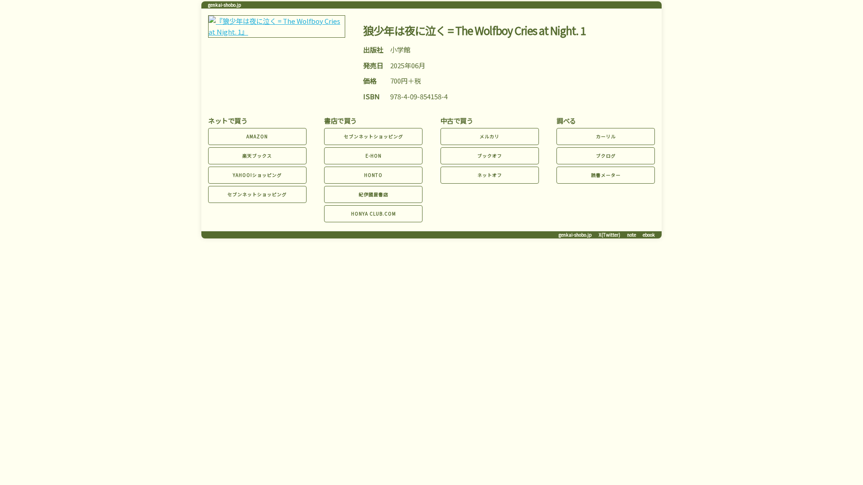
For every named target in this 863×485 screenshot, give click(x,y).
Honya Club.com (373, 213)
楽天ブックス (257, 155)
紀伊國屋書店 (373, 194)
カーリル (606, 136)
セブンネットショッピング (257, 194)
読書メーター (606, 175)
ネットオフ (489, 175)
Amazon (257, 136)
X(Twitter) (609, 234)
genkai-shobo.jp (224, 4)
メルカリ (489, 136)
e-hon (373, 155)
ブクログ (606, 155)
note (631, 234)
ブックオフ (489, 155)
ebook (649, 234)
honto (373, 175)
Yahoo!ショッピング (257, 175)
